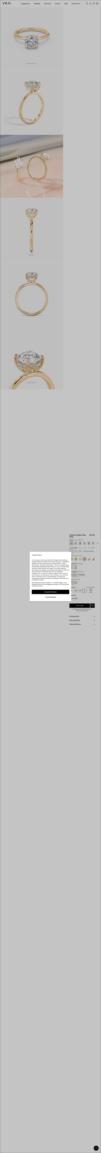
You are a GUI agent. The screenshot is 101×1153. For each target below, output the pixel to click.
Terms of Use (38, 586)
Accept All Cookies (50, 592)
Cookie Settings (50, 597)
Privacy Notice (64, 584)
